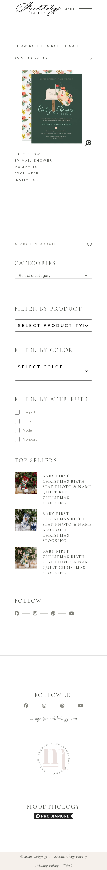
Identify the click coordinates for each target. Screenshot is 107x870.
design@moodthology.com (53, 718)
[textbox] (55, 276)
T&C (67, 865)
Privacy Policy (47, 865)
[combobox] (53, 57)
